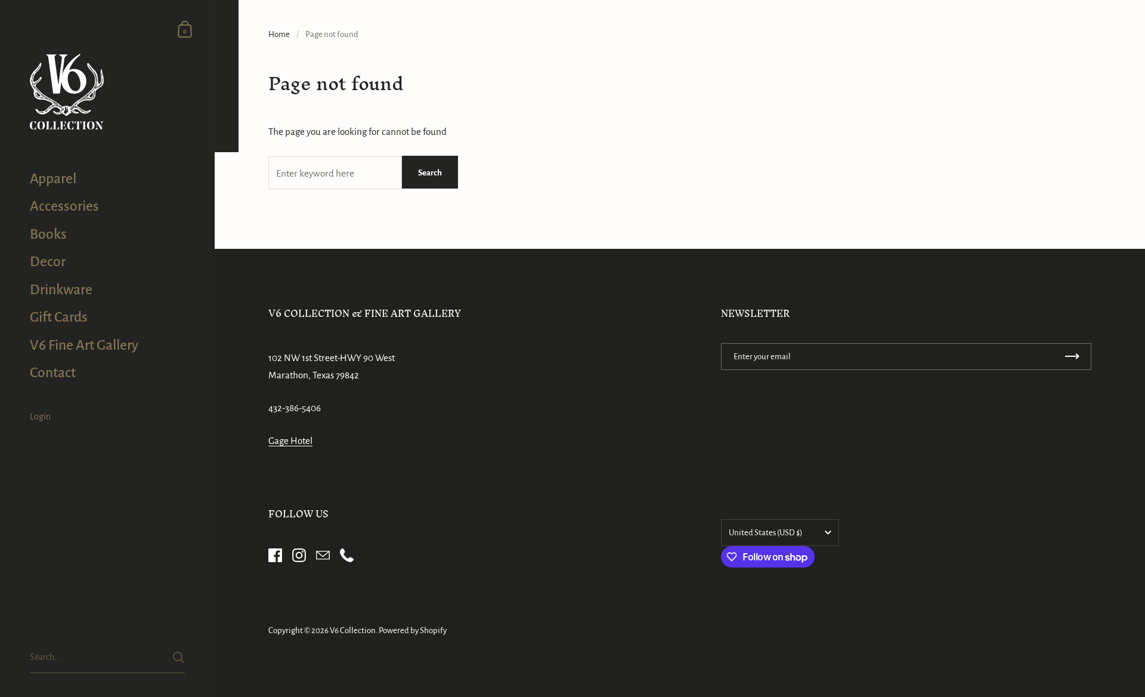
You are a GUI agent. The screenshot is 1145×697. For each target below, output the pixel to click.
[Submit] (178, 657)
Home (279, 34)
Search (430, 172)
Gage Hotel (290, 441)
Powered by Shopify (413, 630)
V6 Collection (353, 630)
